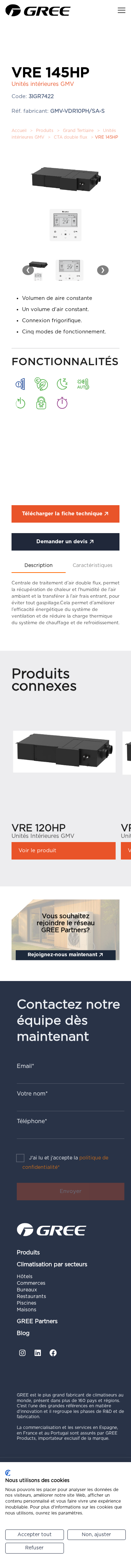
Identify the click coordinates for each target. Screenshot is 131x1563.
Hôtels (24, 1276)
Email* (25, 1066)
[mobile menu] (122, 10)
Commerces (31, 1283)
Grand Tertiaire (78, 130)
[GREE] (38, 10)
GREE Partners (37, 1321)
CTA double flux (70, 137)
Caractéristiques (92, 565)
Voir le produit (37, 850)
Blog (23, 1333)
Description (38, 565)
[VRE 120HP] (64, 749)
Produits (44, 130)
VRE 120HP (39, 828)
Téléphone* (32, 1121)
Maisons (26, 1309)
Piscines (26, 1303)
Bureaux (27, 1290)
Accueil (19, 130)
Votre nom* (32, 1094)
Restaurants (31, 1296)
